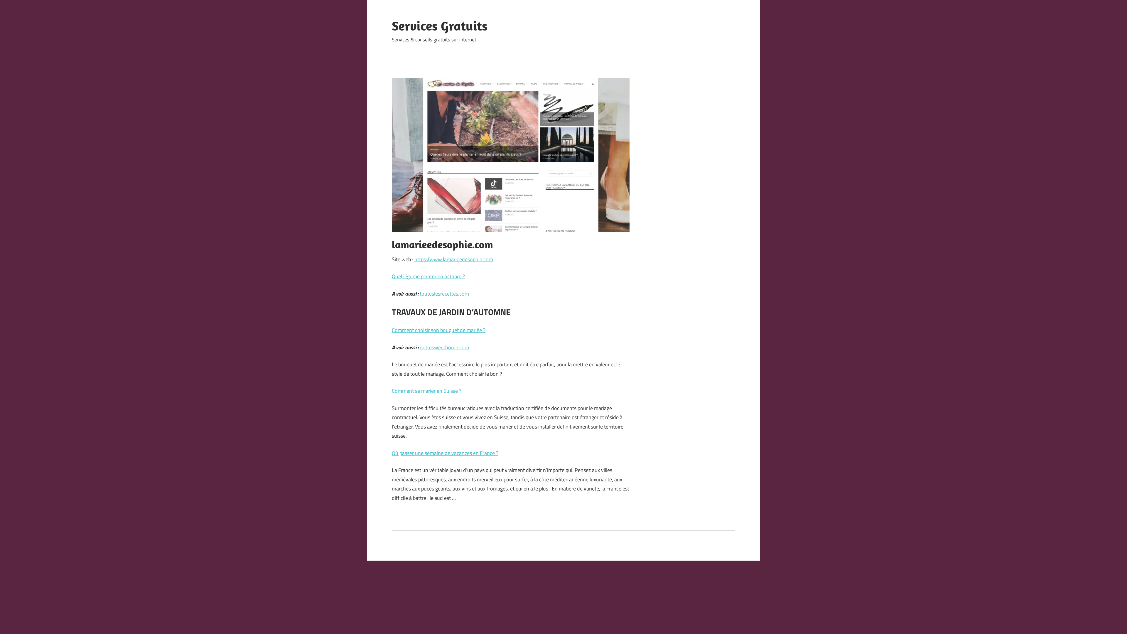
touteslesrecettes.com (444, 294)
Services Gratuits (439, 26)
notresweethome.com (444, 347)
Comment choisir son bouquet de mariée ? (438, 330)
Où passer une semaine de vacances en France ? (445, 453)
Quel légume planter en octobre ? (428, 276)
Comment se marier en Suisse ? (426, 391)
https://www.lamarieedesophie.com (453, 259)
